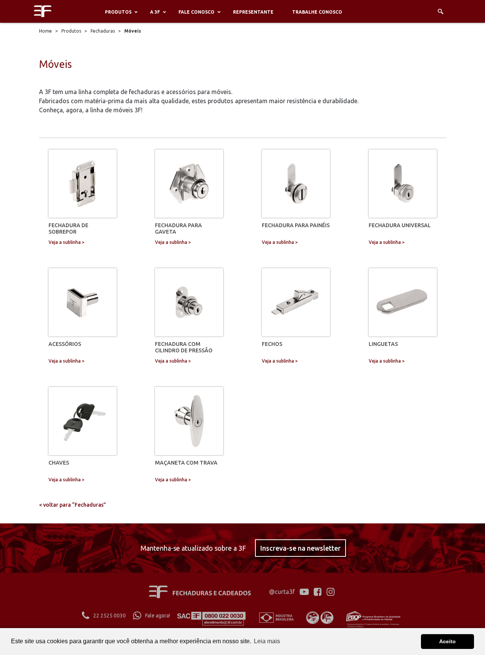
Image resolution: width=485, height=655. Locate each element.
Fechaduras (103, 30)
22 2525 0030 (109, 616)
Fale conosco (196, 11)
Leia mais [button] (267, 641)
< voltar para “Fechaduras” (72, 505)
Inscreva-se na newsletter (300, 548)
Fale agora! (157, 616)
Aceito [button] (447, 641)
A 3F (155, 11)
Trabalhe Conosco (317, 11)
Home (45, 30)
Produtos (118, 11)
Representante (253, 11)
